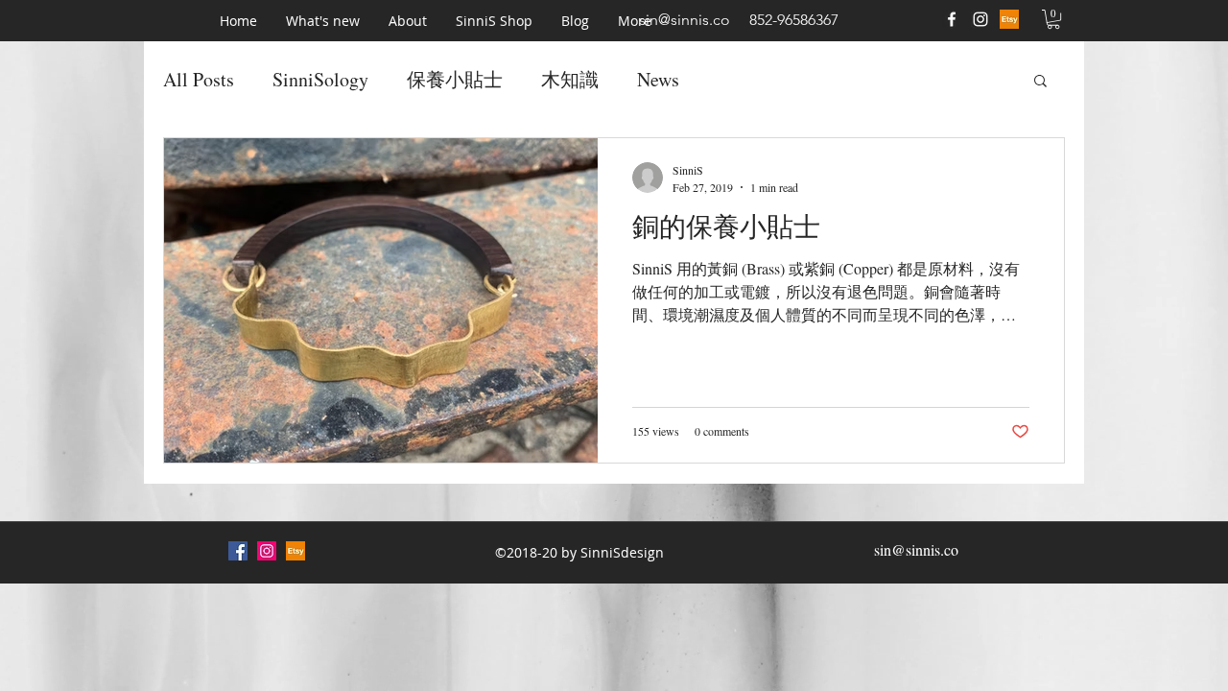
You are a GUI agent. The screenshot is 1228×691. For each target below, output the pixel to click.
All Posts (198, 79)
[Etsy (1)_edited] (1009, 19)
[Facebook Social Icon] (238, 550)
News (658, 79)
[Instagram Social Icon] (266, 550)
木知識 (570, 79)
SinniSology (320, 79)
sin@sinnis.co (684, 20)
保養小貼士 (455, 79)
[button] (323, 21)
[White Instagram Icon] (980, 19)
